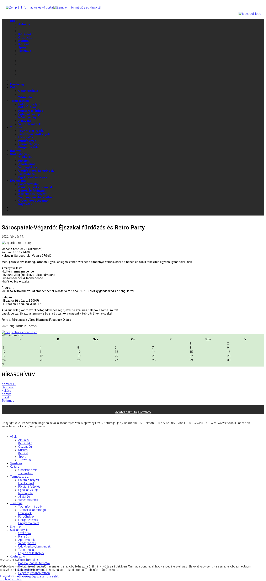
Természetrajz (19, 100)
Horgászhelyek (28, 144)
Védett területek (29, 124)
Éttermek (16, 150)
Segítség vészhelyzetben (36, 197)
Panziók (24, 160)
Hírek (13, 20)
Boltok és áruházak (32, 190)
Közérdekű (25, 34)
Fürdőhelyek (27, 140)
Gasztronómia (28, 90)
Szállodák (25, 157)
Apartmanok (27, 164)
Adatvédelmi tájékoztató (133, 412)
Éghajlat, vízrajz (29, 114)
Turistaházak (27, 174)
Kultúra (23, 40)
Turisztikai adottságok (34, 134)
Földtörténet (27, 107)
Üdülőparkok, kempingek (36, 170)
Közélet (23, 44)
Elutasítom (22, 576)
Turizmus (24, 50)
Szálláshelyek (19, 154)
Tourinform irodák (31, 130)
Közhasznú (18, 180)
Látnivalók (25, 137)
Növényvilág (27, 117)
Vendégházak (27, 167)
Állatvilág (25, 120)
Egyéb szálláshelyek (32, 177)
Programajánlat (29, 147)
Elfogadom (7, 576)
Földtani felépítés (30, 110)
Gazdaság (25, 37)
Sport (22, 47)
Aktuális (24, 24)
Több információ (11, 579)
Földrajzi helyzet (30, 104)
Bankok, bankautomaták (35, 187)
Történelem (26, 97)
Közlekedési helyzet (32, 194)
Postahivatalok (28, 184)
